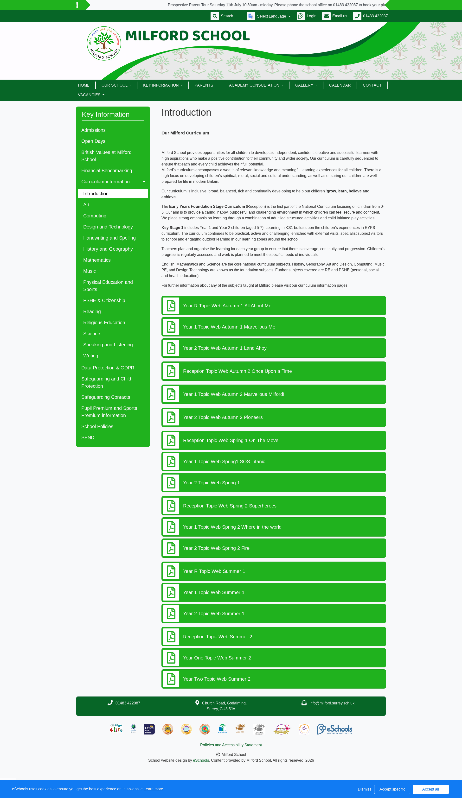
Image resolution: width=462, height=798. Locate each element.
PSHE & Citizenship (104, 300)
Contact (372, 85)
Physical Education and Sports (108, 285)
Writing (90, 355)
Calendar (340, 85)
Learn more (153, 789)
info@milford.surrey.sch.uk (331, 703)
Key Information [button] (161, 85)
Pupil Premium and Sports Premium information (109, 411)
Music (89, 271)
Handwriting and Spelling (109, 238)
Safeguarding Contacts (105, 397)
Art (86, 204)
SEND (87, 437)
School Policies (97, 426)
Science (91, 333)
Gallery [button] (304, 85)
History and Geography (108, 249)
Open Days (93, 141)
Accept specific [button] (392, 789)
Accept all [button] (430, 789)
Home (84, 85)
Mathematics (97, 260)
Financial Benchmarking (106, 170)
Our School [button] (115, 85)
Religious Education (104, 322)
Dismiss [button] (365, 789)
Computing (94, 215)
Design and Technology (108, 226)
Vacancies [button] (90, 95)
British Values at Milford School (106, 156)
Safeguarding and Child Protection (106, 382)
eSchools (201, 760)
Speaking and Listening (108, 344)
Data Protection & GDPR (107, 367)
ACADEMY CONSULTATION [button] (254, 85)
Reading (92, 311)
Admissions (93, 130)
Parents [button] (204, 85)
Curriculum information (105, 181)
